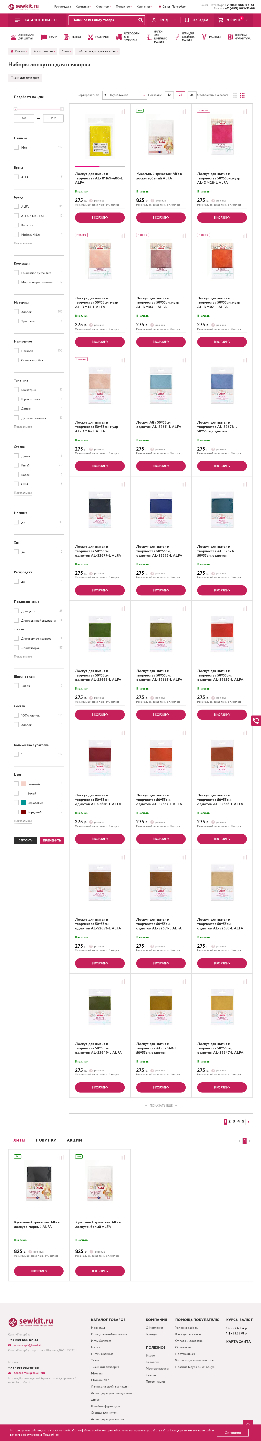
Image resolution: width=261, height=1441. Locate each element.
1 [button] (245, 1141)
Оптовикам (183, 1347)
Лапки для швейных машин (109, 1386)
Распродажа (62, 6)
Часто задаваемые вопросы (194, 1360)
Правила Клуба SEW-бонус (195, 1367)
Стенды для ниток (104, 1412)
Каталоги (152, 1362)
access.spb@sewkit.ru (28, 1345)
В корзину (100, 218)
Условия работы (186, 1327)
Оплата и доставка (188, 1341)
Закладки (200, 20)
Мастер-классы (157, 1368)
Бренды (151, 1334)
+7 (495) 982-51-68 (239, 8)
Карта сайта (238, 1341)
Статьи (151, 1375)
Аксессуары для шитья (107, 1419)
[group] (100, 137)
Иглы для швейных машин (109, 1334)
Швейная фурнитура (105, 1406)
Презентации (155, 1381)
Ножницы (98, 1327)
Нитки (95, 1347)
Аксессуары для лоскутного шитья (111, 1396)
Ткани (95, 1360)
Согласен (233, 1433)
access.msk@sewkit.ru (29, 1373)
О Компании (154, 1327)
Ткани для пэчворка (25, 78)
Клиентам (102, 6)
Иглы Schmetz (101, 1341)
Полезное (123, 6)
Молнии (97, 1373)
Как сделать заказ (188, 1334)
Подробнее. (51, 1435)
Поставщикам (185, 1354)
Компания (82, 6)
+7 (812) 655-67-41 (239, 5)
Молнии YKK (100, 1380)
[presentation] (238, 1141)
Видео (150, 1355)
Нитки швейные (102, 1354)
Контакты (143, 6)
